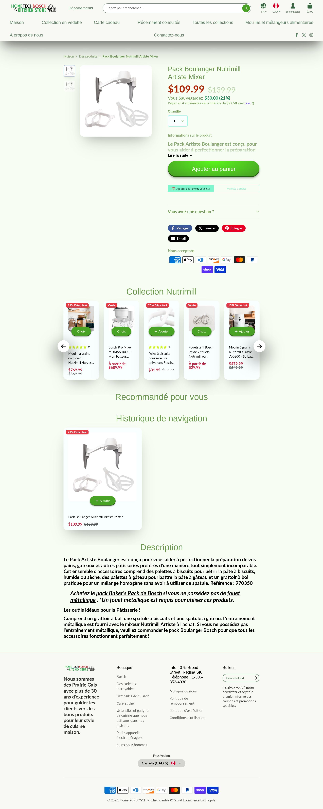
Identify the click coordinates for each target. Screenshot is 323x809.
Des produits (88, 56)
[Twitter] (304, 35)
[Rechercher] (246, 8)
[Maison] (33, 8)
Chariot (310, 8)
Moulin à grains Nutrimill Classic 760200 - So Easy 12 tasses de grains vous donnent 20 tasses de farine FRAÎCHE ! (242, 340)
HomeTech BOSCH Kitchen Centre (144, 800)
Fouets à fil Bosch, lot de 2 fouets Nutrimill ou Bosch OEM (202, 340)
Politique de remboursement (182, 700)
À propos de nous (26, 35)
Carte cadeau (107, 22)
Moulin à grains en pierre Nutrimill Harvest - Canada (81, 340)
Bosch (121, 676)
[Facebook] (297, 35)
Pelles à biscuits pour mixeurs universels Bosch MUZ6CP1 (162, 340)
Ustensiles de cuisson (133, 696)
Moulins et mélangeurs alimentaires (279, 22)
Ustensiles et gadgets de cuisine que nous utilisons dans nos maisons (133, 717)
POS (173, 800)
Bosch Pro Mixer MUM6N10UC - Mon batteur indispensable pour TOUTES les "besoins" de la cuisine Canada (121, 340)
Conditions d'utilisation (187, 717)
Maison (17, 22)
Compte (293, 8)
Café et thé (125, 703)
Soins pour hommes (132, 745)
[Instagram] (311, 35)
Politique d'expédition (186, 710)
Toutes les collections (212, 22)
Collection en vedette (62, 22)
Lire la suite (178, 155)
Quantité (174, 111)
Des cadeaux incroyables (126, 686)
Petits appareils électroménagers (129, 735)
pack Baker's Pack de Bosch (129, 593)
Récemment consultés (159, 22)
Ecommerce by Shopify (199, 800)
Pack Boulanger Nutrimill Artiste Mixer (103, 479)
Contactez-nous (169, 35)
